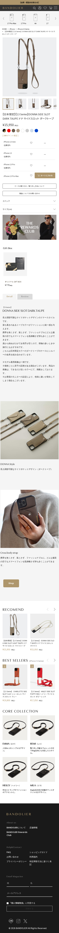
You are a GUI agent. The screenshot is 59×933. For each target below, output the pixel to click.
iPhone (12, 29)
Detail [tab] (10, 297)
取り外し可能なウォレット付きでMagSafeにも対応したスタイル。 (42, 748)
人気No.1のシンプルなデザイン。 (14, 747)
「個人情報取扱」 (17, 902)
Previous (48, 609)
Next (54, 609)
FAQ (9, 852)
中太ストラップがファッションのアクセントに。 (15, 788)
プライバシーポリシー (17, 861)
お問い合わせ (13, 856)
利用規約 (34, 856)
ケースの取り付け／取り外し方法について (29, 186)
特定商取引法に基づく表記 (41, 863)
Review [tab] (25, 297)
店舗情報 (34, 827)
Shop (11, 583)
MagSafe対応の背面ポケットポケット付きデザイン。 (42, 788)
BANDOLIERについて (16, 827)
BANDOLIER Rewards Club (17, 834)
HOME (4, 29)
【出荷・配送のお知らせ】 (29, 2)
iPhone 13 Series (23, 29)
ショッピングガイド (39, 852)
